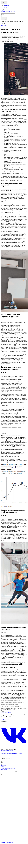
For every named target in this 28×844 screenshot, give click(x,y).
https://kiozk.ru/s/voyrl (6, 712)
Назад (4, 2)
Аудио (5, 7)
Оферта (3, 753)
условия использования (7, 750)
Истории (20, 753)
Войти (2, 11)
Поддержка (8, 753)
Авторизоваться (5, 719)
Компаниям (14, 753)
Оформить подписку (9, 11)
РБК (2, 25)
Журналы (6, 5)
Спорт (4, 25)
